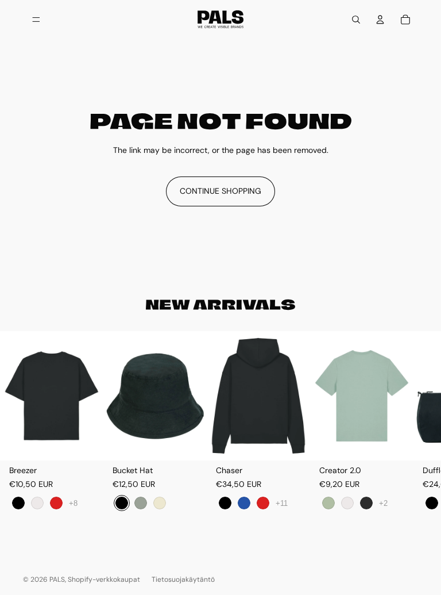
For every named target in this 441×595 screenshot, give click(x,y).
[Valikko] (36, 19)
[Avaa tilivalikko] (380, 19)
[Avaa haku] (356, 19)
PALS (57, 579)
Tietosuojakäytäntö (183, 579)
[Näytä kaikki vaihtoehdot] (73, 502)
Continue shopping (220, 191)
